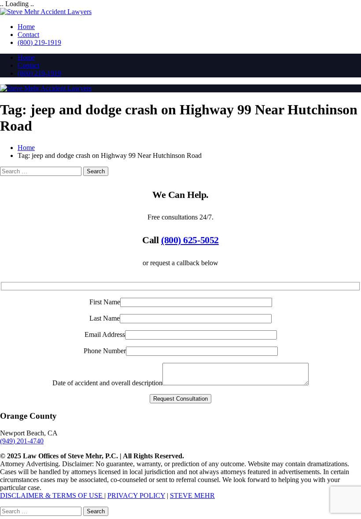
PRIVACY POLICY (136, 495)
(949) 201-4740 (22, 441)
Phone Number (105, 351)
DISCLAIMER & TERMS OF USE (52, 495)
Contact (28, 34)
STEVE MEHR (192, 495)
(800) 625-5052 (190, 239)
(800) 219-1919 (39, 42)
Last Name (104, 318)
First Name (104, 302)
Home (26, 26)
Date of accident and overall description (107, 383)
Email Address (105, 334)
